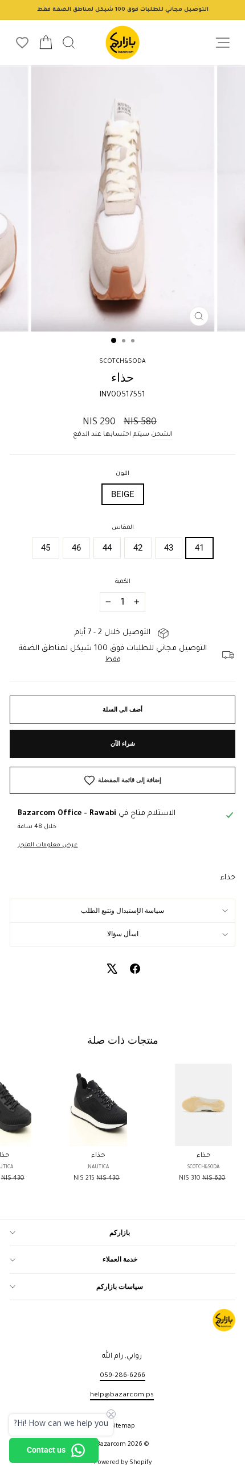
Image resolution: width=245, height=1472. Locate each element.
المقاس (123, 527)
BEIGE (122, 494)
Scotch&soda (122, 361)
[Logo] (122, 43)
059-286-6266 (122, 1376)
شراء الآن (123, 743)
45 (45, 548)
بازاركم (119, 1233)
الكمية (122, 581)
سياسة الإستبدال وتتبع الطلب (122, 911)
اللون (122, 473)
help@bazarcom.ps (122, 1395)
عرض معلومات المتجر (47, 845)
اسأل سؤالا (122, 934)
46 (76, 548)
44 (107, 548)
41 (199, 548)
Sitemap (122, 1426)
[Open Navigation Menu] (222, 43)
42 (137, 548)
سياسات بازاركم (119, 1287)
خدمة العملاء (120, 1259)
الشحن (162, 434)
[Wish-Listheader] (22, 42)
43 (168, 548)
